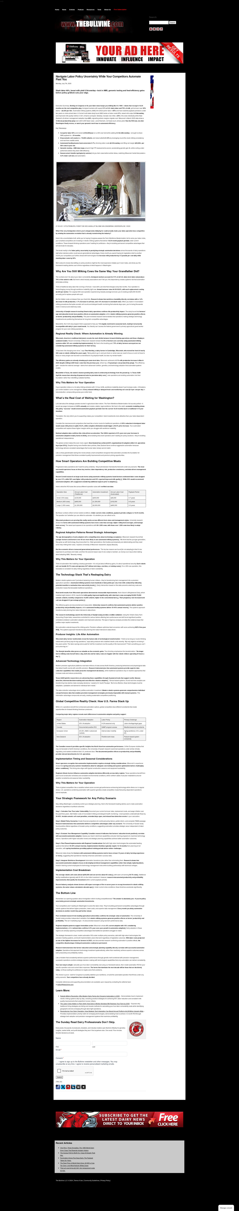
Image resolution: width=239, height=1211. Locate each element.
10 (121, 479)
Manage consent (226, 1208)
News (64, 9)
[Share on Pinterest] (68, 1087)
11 (95, 585)
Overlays (179, 77)
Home (57, 9)
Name (58, 1038)
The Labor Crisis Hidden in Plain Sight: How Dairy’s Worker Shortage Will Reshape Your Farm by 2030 (95, 1004)
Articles (72, 9)
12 (118, 597)
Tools (99, 9)
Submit (59, 1077)
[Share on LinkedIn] (73, 1087)
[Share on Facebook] (58, 1087)
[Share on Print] (78, 1087)
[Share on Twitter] (63, 1087)
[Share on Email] (83, 1087)
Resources (90, 9)
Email (59, 1049)
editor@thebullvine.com (65, 984)
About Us (107, 9)
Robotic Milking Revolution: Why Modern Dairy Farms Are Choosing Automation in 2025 (90, 996)
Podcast (81, 9)
